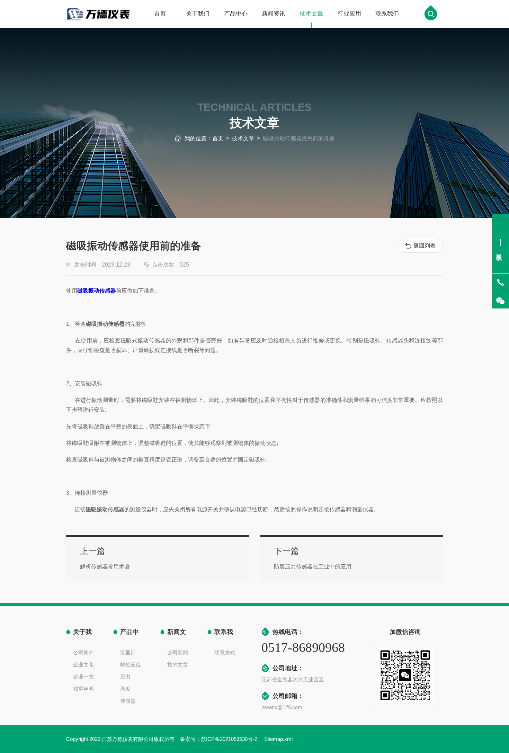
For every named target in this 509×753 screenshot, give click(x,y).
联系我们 (387, 13)
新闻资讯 (273, 13)
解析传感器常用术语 (105, 567)
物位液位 (130, 664)
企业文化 (83, 664)
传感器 (128, 701)
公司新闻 (177, 652)
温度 (125, 689)
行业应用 (349, 13)
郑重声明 (83, 689)
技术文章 (311, 13)
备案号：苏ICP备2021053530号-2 (219, 739)
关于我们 (197, 13)
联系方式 (224, 652)
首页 (160, 13)
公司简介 (83, 652)
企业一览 (83, 677)
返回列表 (424, 246)
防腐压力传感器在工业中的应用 (312, 567)
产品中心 (236, 13)
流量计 (128, 652)
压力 (125, 677)
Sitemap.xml (278, 739)
